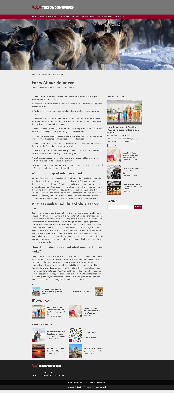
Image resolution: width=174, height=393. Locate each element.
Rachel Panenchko (40, 87)
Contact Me (119, 17)
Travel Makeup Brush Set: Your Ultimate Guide (114, 172)
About (92, 382)
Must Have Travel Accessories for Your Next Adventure (75, 312)
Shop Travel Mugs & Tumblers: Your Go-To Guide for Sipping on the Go (38, 312)
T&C (87, 382)
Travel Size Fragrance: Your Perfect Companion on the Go (114, 188)
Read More (113, 145)
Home (34, 17)
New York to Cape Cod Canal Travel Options (38, 351)
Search (112, 201)
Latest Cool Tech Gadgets (75, 335)
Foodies (75, 17)
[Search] (139, 17)
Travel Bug (65, 17)
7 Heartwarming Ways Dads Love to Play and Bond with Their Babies (38, 335)
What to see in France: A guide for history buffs (75, 351)
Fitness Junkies (88, 17)
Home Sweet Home (104, 17)
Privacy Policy (79, 382)
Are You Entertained (47, 17)
